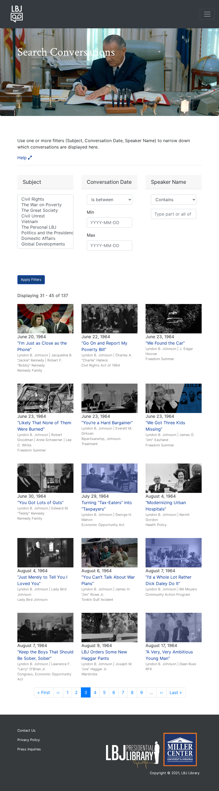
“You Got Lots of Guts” (40, 502)
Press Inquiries (29, 749)
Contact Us (26, 730)
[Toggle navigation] (207, 14)
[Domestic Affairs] (45, 238)
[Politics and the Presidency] (45, 233)
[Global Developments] (45, 244)
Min (90, 212)
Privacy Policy (28, 740)
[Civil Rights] (45, 199)
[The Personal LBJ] (45, 227)
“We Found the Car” (165, 343)
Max (91, 235)
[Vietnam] (45, 221)
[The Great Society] (45, 210)
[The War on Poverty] (45, 205)
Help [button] (22, 157)
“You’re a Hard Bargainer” (107, 422)
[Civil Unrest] (45, 216)
